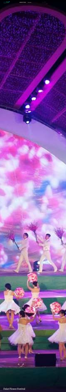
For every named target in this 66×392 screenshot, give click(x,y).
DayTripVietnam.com (7, 2)
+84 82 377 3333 (22, 2)
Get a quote (29, 2)
